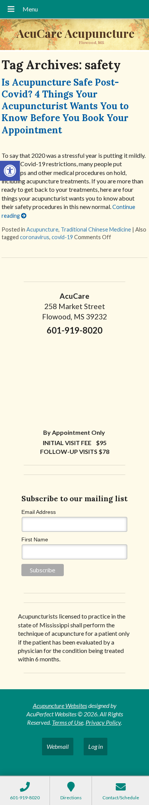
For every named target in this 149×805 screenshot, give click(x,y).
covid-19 (62, 237)
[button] (10, 171)
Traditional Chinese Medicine (96, 229)
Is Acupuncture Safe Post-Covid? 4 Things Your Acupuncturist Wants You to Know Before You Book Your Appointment (65, 106)
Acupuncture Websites (60, 705)
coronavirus (34, 237)
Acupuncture (42, 229)
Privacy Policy (103, 722)
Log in (95, 746)
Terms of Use (67, 722)
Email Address (38, 512)
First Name (34, 539)
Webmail (58, 746)
